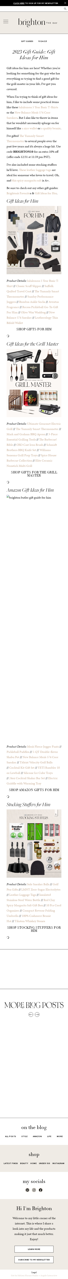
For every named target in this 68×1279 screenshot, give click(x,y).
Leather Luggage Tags (22, 894)
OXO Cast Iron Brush (29, 444)
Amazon (37, 1136)
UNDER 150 (44, 1163)
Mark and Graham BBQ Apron (26, 434)
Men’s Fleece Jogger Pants (43, 746)
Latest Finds (11, 1163)
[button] (65, 9)
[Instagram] (34, 1190)
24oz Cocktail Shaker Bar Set (27, 778)
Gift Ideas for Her (46, 193)
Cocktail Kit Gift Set (21, 767)
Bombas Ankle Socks (32, 302)
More (60, 1136)
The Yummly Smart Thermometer (37, 429)
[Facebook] (40, 1190)
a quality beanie (51, 128)
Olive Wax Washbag (33, 312)
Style (24, 1136)
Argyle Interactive (48, 1275)
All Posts (10, 1136)
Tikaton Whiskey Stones (30, 921)
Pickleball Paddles (18, 752)
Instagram (58, 1163)
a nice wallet (29, 128)
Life (49, 1136)
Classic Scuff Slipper (28, 286)
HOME (33, 1163)
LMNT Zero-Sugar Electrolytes (40, 889)
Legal (34, 1272)
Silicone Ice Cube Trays (38, 773)
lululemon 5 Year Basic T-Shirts (38, 107)
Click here (18, 3)
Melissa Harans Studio (27, 1275)
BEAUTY (24, 1163)
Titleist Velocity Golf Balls (36, 762)
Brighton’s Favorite (18, 193)
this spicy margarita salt (26, 180)
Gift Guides (27, 41)
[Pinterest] (27, 1190)
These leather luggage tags (35, 170)
